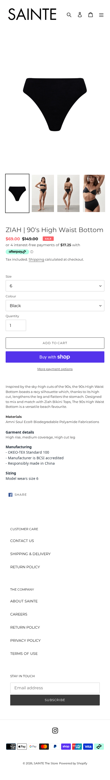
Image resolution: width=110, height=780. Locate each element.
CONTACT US (22, 540)
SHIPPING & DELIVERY (30, 554)
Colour (11, 296)
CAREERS (18, 614)
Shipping (36, 259)
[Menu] (101, 14)
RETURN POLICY (25, 567)
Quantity (12, 316)
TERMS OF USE (24, 653)
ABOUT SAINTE (24, 601)
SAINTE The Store (46, 763)
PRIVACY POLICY (25, 640)
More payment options (55, 369)
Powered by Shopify (73, 763)
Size (9, 276)
